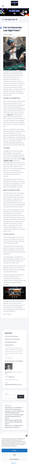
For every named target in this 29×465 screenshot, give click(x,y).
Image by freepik (7, 34)
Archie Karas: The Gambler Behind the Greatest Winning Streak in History (14, 416)
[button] (26, 435)
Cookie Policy (13, 462)
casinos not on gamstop (11, 336)
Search (6, 394)
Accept (14, 450)
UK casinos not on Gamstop (12, 339)
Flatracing (11, 377)
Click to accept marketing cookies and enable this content (14, 292)
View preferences (14, 459)
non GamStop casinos (11, 342)
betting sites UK (9, 345)
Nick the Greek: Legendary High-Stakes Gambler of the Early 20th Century (13, 422)
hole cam (9, 114)
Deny (14, 455)
